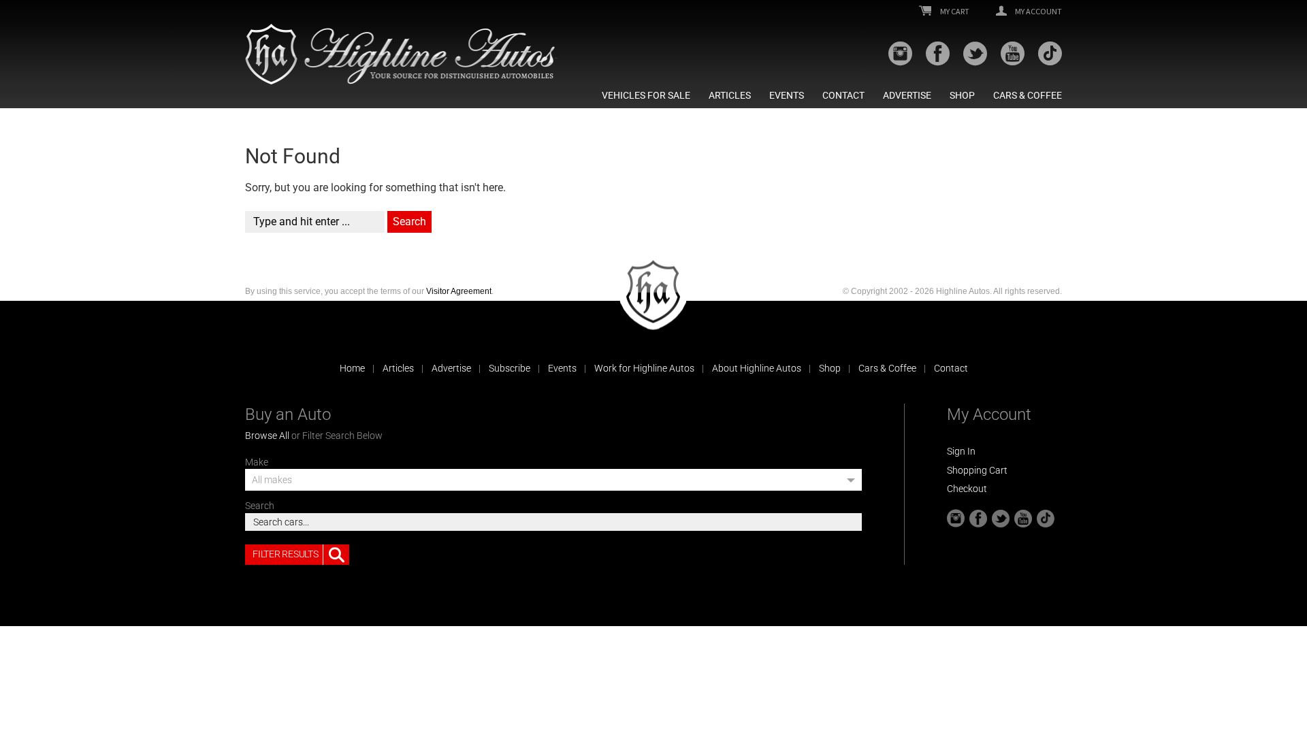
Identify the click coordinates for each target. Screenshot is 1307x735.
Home (352, 368)
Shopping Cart (977, 470)
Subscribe (509, 368)
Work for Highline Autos (644, 368)
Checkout (967, 488)
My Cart (954, 11)
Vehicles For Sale (646, 95)
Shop (962, 95)
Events (786, 95)
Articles (730, 95)
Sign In (961, 451)
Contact (843, 95)
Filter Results (285, 554)
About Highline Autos (756, 368)
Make (256, 462)
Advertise (907, 95)
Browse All (267, 435)
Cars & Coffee (1027, 95)
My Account (1038, 11)
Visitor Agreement (458, 291)
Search (259, 505)
